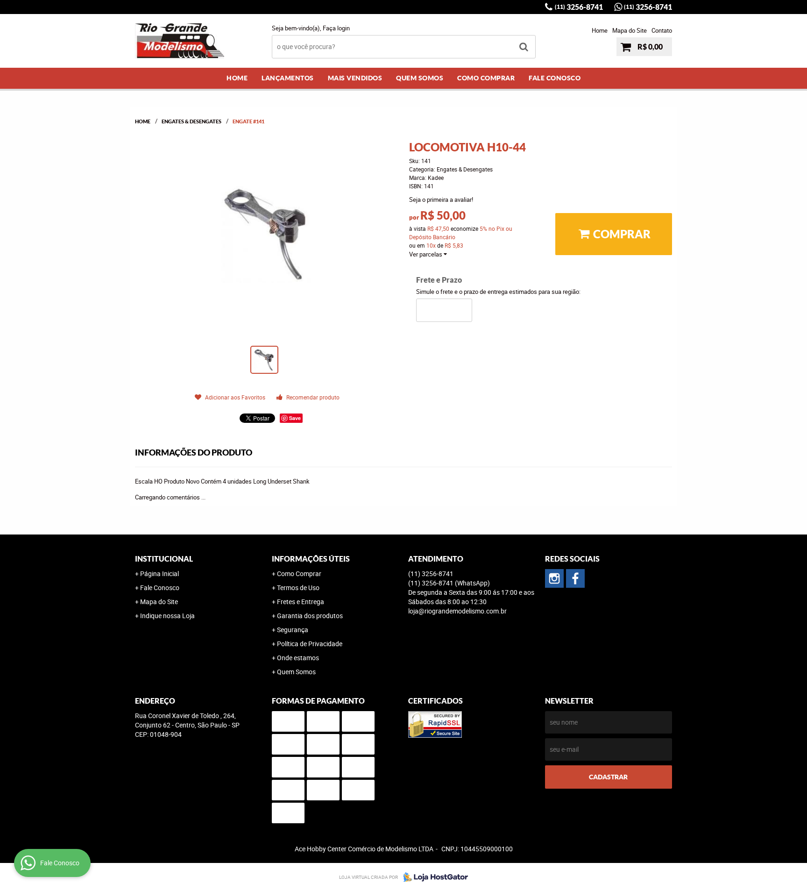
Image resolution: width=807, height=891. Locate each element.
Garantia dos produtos (310, 615)
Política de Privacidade (309, 643)
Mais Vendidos (355, 78)
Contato (661, 30)
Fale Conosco (554, 78)
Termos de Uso (298, 587)
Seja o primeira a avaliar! (441, 199)
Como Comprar (486, 78)
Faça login (336, 28)
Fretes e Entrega (300, 601)
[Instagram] (554, 578)
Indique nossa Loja (167, 615)
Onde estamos (298, 657)
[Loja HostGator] (433, 877)
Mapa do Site (629, 30)
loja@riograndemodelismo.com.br (457, 610)
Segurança (292, 629)
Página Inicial (159, 573)
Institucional (164, 559)
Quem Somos (419, 78)
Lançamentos (288, 78)
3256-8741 (579, 7)
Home (600, 30)
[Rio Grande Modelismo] (575, 578)
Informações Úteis (311, 559)
